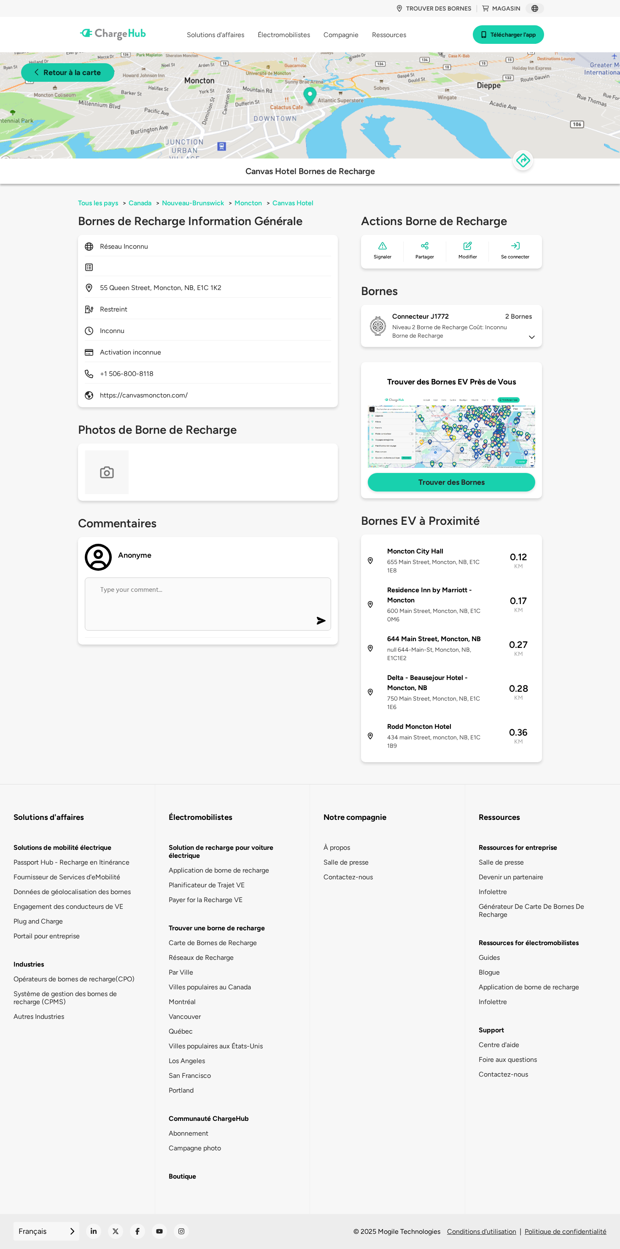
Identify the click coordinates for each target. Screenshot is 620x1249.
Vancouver (185, 1017)
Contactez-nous (348, 877)
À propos (336, 847)
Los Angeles (187, 1061)
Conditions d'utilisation (481, 1232)
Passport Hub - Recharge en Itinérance (71, 862)
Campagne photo (195, 1148)
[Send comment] (321, 620)
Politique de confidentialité (566, 1232)
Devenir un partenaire (511, 877)
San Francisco (190, 1076)
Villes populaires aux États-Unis (216, 1046)
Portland (181, 1090)
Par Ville (181, 972)
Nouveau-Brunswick (193, 203)
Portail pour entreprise (46, 936)
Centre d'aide (499, 1045)
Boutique (182, 1176)
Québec (181, 1031)
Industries (28, 964)
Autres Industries (38, 1017)
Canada (140, 203)
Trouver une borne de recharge (217, 928)
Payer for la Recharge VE (206, 900)
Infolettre (493, 892)
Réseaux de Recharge (201, 958)
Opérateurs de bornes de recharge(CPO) (74, 979)
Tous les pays (98, 203)
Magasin (506, 8)
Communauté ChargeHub (209, 1119)
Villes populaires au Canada (210, 987)
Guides (489, 958)
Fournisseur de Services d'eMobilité (66, 877)
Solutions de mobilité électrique (62, 847)
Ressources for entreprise (518, 847)
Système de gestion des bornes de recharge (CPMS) (65, 998)
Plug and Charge (38, 921)
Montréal (182, 1002)
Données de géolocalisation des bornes (72, 892)
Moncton (248, 203)
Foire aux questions (508, 1060)
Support (491, 1030)
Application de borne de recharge (219, 870)
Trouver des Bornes (451, 482)
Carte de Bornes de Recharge (213, 943)
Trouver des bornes (439, 8)
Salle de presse (346, 862)
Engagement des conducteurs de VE (68, 907)
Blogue (489, 972)
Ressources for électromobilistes (529, 943)
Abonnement (188, 1133)
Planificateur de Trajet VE (207, 885)
